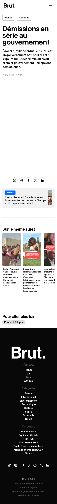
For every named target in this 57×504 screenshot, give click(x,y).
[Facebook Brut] (35, 465)
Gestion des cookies (28, 496)
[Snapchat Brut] (29, 465)
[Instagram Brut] (16, 465)
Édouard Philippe (14, 322)
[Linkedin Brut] (48, 465)
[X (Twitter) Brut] (41, 465)
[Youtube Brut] (22, 465)
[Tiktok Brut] (9, 465)
